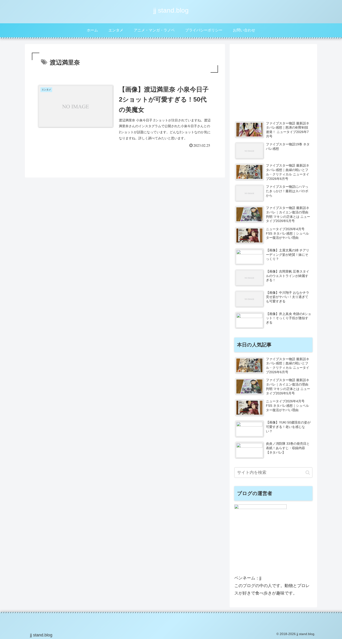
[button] (308, 472)
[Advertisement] (273, 81)
